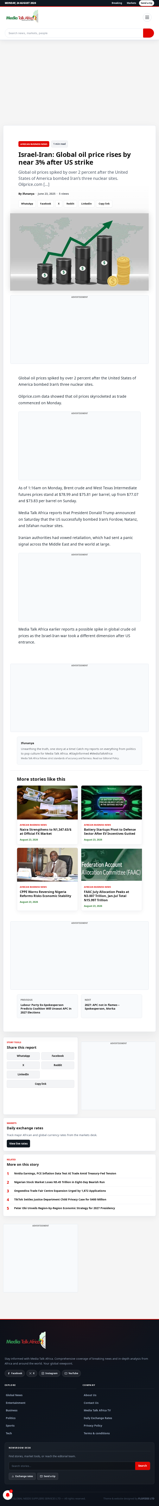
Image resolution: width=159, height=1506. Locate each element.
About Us (90, 1395)
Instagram (51, 1373)
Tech (9, 1433)
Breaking (117, 3)
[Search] (148, 33)
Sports (10, 1425)
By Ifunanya (26, 193)
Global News (14, 1395)
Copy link (104, 203)
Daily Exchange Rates (98, 1418)
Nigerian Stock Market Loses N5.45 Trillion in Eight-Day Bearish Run (59, 1182)
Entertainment (15, 1403)
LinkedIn (86, 203)
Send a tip (146, 3)
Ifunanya (27, 743)
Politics (11, 1418)
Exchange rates (24, 1476)
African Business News (33, 144)
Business (11, 1410)
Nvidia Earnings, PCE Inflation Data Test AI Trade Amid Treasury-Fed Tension (65, 1173)
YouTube (73, 1373)
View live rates (18, 1143)
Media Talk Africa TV (97, 1410)
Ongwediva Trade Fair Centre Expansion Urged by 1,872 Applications (60, 1191)
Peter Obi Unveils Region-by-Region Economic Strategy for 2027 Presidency (64, 1208)
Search (142, 1465)
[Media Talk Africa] (25, 1341)
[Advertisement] (79, 74)
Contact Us (91, 1403)
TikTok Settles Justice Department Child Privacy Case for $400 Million (60, 1199)
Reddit (70, 203)
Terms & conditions (97, 1433)
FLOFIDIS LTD (146, 1498)
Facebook (45, 203)
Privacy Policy (93, 1425)
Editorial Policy (111, 758)
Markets (131, 3)
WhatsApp (27, 203)
